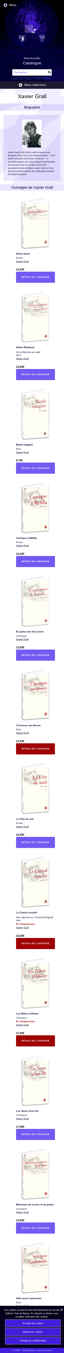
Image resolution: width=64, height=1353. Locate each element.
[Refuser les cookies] (61, 1309)
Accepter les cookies (33, 1323)
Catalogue (32, 63)
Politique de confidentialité (33, 1340)
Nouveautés (32, 58)
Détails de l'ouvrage (34, 278)
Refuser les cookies (33, 1332)
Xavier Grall (22, 261)
